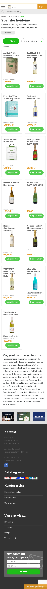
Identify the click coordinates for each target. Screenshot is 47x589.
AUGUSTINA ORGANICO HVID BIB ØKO (11, 55)
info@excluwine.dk (12, 449)
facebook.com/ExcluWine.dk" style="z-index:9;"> (39, 416)
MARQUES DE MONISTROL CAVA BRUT (33, 141)
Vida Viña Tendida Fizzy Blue (33, 271)
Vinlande (8, 527)
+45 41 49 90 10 (11, 457)
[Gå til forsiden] (12, 6)
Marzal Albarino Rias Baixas (11, 183)
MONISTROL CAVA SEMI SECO (35, 183)
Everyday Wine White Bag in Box (11, 97)
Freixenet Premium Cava (33, 97)
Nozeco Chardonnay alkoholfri (9, 228)
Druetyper (8, 522)
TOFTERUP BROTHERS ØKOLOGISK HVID (9, 272)
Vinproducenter (11, 538)
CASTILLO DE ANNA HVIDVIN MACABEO (34, 55)
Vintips (7, 533)
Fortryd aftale (10, 497)
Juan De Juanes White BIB (10, 140)
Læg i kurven (13, 86)
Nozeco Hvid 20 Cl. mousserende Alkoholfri (35, 228)
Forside (3, 17)
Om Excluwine (10, 503)
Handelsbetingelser (12, 492)
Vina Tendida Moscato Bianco (11, 313)
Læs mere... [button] (8, 32)
